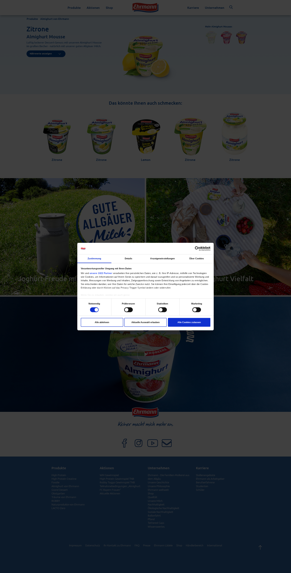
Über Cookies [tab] (196, 258)
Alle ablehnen (102, 322)
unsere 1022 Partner (101, 273)
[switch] (128, 309)
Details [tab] (128, 258)
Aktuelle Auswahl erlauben (145, 322)
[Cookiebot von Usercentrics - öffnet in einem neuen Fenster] (197, 248)
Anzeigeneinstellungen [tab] (162, 258)
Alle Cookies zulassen (189, 322)
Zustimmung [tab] (94, 258)
